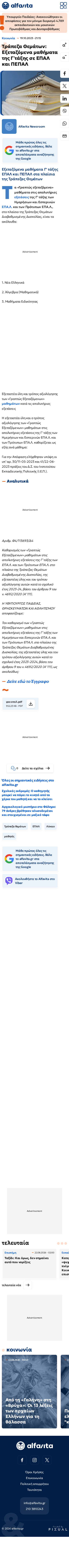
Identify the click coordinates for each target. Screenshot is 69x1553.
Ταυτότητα (34, 1490)
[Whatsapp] (64, 123)
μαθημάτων (11, 404)
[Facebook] (64, 73)
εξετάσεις (22, 197)
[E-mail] (64, 136)
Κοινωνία (8, 38)
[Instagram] (34, 1460)
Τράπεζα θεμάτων (15, 826)
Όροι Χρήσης (34, 1472)
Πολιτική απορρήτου (34, 1484)
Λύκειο (50, 826)
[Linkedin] (64, 98)
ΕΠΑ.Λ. (7, 207)
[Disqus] (34, 947)
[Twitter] (64, 86)
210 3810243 (34, 1509)
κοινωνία (19, 1349)
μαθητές (9, 836)
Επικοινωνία (34, 1478)
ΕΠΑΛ (36, 826)
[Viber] (64, 111)
